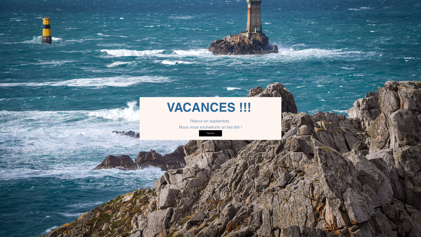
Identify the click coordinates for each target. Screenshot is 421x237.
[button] (210, 133)
